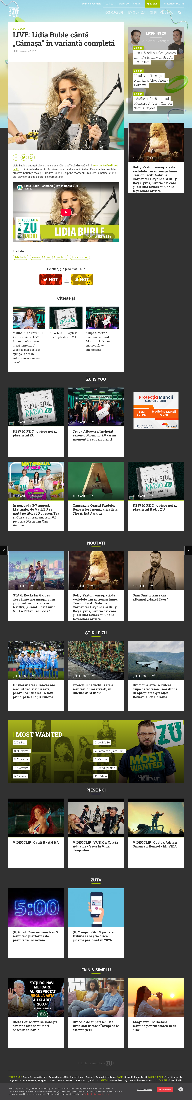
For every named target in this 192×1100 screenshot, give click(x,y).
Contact (137, 3)
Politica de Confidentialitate (96, 1094)
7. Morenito (21, 768)
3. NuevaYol (21, 751)
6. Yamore (101, 759)
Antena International (105, 1077)
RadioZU (128, 1077)
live (48, 257)
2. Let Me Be (102, 742)
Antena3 (90, 1077)
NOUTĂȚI (96, 543)
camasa (36, 257)
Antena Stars (55, 1077)
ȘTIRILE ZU (96, 632)
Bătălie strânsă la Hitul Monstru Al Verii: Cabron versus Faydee (153, 103)
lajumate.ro (130, 1080)
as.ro (60, 1080)
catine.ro (69, 1080)
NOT (84, 279)
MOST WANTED (39, 734)
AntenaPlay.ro (76, 1077)
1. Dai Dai (19, 742)
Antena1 (27, 1077)
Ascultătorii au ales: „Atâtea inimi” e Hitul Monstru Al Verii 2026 (155, 57)
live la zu (61, 257)
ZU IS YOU (19, 28)
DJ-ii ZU (109, 3)
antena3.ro (81, 1080)
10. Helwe (101, 776)
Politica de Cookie (144, 1089)
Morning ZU (156, 33)
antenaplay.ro (116, 1080)
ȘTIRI (153, 12)
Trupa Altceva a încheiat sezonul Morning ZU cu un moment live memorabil (98, 341)
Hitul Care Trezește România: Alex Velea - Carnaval (151, 80)
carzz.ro (153, 1080)
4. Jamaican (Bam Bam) (109, 751)
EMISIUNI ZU (136, 12)
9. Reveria (20, 776)
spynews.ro (15, 1080)
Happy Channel (40, 1077)
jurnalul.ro (93, 1080)
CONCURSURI (114, 12)
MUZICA (167, 12)
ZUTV (65, 1077)
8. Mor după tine (105, 768)
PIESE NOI (96, 790)
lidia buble (20, 257)
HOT (53, 279)
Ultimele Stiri (177, 1077)
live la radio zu (79, 257)
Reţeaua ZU (123, 3)
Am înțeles (166, 1089)
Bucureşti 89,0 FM (174, 3)
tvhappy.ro (43, 1080)
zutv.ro (53, 1080)
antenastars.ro (29, 1080)
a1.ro (166, 1077)
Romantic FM (140, 1077)
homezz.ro (142, 1080)
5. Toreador (21, 759)
